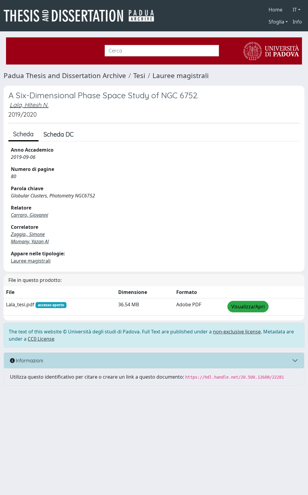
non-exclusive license (237, 331)
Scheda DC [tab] (59, 134)
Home (275, 9)
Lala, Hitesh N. (29, 105)
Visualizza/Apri (248, 306)
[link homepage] (81, 15)
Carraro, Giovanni (29, 215)
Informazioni (29, 361)
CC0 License (41, 339)
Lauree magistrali (180, 75)
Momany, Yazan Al (30, 241)
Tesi (139, 75)
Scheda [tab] (23, 134)
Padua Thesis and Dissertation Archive (65, 75)
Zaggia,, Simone (28, 234)
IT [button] (295, 9)
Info (297, 21)
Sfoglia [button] (276, 21)
